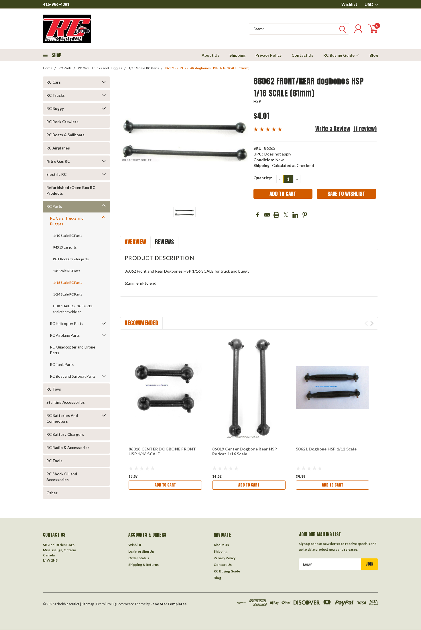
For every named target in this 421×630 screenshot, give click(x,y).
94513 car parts (65, 247)
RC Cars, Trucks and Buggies (100, 68)
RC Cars (53, 82)
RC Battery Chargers (65, 434)
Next (372, 323)
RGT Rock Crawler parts (71, 259)
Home (47, 68)
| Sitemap (87, 604)
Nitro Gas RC (58, 161)
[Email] (267, 215)
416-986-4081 (56, 4)
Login (132, 551)
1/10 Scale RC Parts (67, 235)
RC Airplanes (58, 148)
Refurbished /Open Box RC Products (70, 190)
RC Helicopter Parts (66, 323)
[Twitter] (286, 215)
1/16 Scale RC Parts (144, 68)
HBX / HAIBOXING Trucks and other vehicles (73, 309)
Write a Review (332, 128)
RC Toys (53, 389)
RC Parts (65, 68)
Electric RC (56, 174)
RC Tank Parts (62, 364)
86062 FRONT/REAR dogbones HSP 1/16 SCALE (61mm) (207, 68)
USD (369, 4)
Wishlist (349, 4)
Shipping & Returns (143, 564)
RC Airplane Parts (65, 335)
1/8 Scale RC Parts (66, 271)
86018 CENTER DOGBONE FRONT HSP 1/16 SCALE (162, 451)
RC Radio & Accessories (68, 447)
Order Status (138, 558)
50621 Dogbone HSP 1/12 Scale (326, 448)
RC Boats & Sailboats (65, 135)
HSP (257, 101)
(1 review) (365, 128)
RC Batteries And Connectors (62, 418)
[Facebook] (257, 215)
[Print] (276, 215)
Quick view (165, 388)
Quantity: (262, 177)
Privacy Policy (268, 55)
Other (52, 493)
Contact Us (302, 55)
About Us (210, 55)
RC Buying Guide (339, 55)
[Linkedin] (295, 215)
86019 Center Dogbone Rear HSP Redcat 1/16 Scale (244, 451)
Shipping (237, 55)
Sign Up (148, 551)
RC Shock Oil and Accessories (61, 477)
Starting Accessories (65, 402)
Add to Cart (165, 485)
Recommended (141, 322)
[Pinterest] (305, 215)
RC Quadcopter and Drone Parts (72, 350)
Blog (373, 55)
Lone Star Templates (168, 604)
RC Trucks (55, 95)
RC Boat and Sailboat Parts (72, 376)
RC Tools (54, 460)
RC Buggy (55, 108)
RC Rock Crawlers (62, 121)
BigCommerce (122, 604)
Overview (135, 241)
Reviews (164, 241)
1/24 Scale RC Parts (67, 294)
